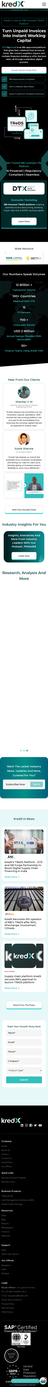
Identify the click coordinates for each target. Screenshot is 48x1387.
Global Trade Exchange (12, 1204)
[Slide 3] (27, 751)
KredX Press (7, 1162)
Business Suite (8, 1181)
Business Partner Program (13, 1177)
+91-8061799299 (12, 1291)
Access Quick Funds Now (24, 70)
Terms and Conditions (11, 1299)
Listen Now (24, 556)
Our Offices (6, 1166)
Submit (36, 784)
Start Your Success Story (24, 510)
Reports (5, 1223)
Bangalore (6, 1265)
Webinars (5, 1235)
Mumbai (5, 1273)
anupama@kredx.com (18, 1295)
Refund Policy (7, 1308)
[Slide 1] (21, 751)
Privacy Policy (7, 1303)
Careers (5, 1154)
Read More (11, 617)
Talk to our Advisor (10, 1254)
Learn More (24, 221)
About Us (5, 1150)
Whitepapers (7, 1227)
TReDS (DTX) (7, 1196)
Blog (3, 1219)
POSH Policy (7, 1312)
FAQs (3, 1215)
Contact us (6, 1158)
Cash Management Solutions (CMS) (17, 1200)
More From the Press (24, 1005)
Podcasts (5, 1231)
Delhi (3, 1269)
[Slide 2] (24, 751)
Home (4, 1146)
